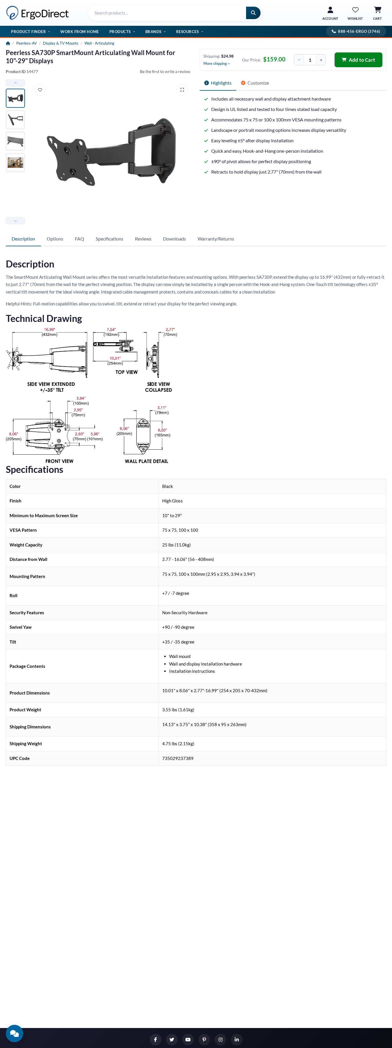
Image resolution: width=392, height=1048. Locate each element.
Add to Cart (362, 60)
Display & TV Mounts (60, 43)
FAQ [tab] (79, 238)
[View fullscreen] (182, 90)
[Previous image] (15, 82)
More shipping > (216, 63)
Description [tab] (23, 238)
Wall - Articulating (99, 43)
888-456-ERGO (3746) (359, 31)
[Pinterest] (204, 1039)
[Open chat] (14, 1033)
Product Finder (28, 31)
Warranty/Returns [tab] (216, 238)
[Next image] (15, 220)
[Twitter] (172, 1039)
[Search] (253, 13)
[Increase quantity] (321, 59)
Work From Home (79, 31)
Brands (153, 31)
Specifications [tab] (109, 238)
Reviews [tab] (143, 238)
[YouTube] (188, 1039)
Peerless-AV (26, 43)
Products (120, 31)
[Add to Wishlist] (40, 90)
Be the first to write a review (165, 71)
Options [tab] (55, 238)
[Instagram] (220, 1039)
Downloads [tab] (174, 238)
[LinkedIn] (237, 1039)
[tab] (218, 83)
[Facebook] (155, 1039)
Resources (187, 31)
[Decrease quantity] (299, 59)
